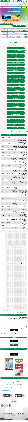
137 (23, 252)
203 (19, 265)
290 (25, 283)
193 (19, 263)
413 (12, 306)
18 (20, 233)
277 (14, 279)
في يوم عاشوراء (17, 98)
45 (15, 236)
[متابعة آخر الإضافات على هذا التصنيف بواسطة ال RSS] (13, 44)
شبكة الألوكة (25, 39)
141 (14, 252)
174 (21, 259)
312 (17, 286)
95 (11, 243)
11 (11, 231)
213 (17, 267)
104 (15, 245)
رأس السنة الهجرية (16, 47)
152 (10, 254)
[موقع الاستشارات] (17, 33)
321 (17, 288)
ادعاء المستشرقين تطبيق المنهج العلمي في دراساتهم (22, 177)
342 (10, 291)
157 (19, 256)
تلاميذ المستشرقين (23, 203)
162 (8, 256)
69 (15, 240)
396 (10, 302)
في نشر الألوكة (14, 344)
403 (14, 304)
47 (11, 236)
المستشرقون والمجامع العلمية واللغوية (22, 212)
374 (19, 299)
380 (25, 300)
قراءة (3, 134)
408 (23, 306)
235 (8, 270)
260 (12, 275)
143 (10, 252)
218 (25, 268)
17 (22, 233)
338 (19, 291)
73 (8, 240)
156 (21, 256)
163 (25, 258)
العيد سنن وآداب (17, 70)
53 (22, 238)
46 (13, 236)
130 (19, 251)
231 (17, 270)
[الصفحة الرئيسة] (27, 5)
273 (23, 279)
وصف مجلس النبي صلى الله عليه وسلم (22, 174)
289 (8, 281)
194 (17, 263)
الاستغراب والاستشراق (22, 140)
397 (8, 302)
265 (21, 277)
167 (17, 258)
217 (8, 267)
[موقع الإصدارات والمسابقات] (11, 36)
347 (19, 293)
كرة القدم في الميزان (17, 116)
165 (21, 258)
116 (10, 247)
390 (23, 302)
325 (8, 288)
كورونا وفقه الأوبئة (17, 93)
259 (14, 275)
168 (14, 258)
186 (14, 261)
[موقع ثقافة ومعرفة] (11, 30)
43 (18, 236)
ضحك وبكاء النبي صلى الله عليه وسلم (23, 201)
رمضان (17, 73)
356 (19, 295)
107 (8, 245)
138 (21, 252)
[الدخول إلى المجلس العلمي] (19, 26)
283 (21, 281)
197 (11, 263)
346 (21, 293)
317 (25, 288)
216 (10, 267)
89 (22, 243)
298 (8, 283)
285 (17, 281)
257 (19, 275)
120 (21, 249)
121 (19, 249)
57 (15, 238)
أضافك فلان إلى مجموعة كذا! (24, 187)
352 (8, 293)
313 (14, 286)
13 (8, 231)
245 (25, 274)
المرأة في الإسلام (17, 57)
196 (13, 263)
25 (8, 233)
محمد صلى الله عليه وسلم (17, 54)
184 (19, 261)
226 (8, 268)
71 (11, 240)
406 (8, 304)
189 (8, 261)
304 (14, 284)
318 (23, 288)
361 (8, 295)
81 (15, 242)
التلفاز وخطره (16, 106)
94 (13, 243)
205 (14, 265)
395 (12, 302)
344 (25, 293)
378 (10, 299)
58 (13, 238)
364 (21, 297)
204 (17, 265)
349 (14, 293)
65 (22, 240)
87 (25, 243)
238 (21, 272)
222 (17, 268)
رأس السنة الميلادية (16, 111)
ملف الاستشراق (17, 127)
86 (6, 242)
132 (14, 251)
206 (12, 265)
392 (19, 302)
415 (8, 306)
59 (11, 238)
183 (21, 261)
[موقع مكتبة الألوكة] (24, 36)
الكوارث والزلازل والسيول (17, 85)
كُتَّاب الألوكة (14, 378)
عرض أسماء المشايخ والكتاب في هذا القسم (18, 131)
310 (21, 286)
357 (17, 295)
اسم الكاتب (15, 134)
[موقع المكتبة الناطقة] (17, 36)
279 (10, 279)
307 (8, 284)
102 (19, 245)
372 (23, 299)
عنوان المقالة (24, 134)
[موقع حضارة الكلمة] (24, 33)
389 (25, 302)
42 (20, 236)
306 (10, 284)
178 (12, 259)
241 (14, 272)
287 (12, 281)
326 (25, 290)
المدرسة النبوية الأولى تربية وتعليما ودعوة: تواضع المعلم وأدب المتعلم (23, 183)
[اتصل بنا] (3, 5)
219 (23, 268)
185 (17, 261)
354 (23, 295)
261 (10, 275)
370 (8, 297)
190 (25, 263)
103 (17, 245)
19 (18, 233)
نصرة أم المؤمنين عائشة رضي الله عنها (16, 50)
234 (10, 270)
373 (21, 299)
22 (13, 233)
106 (10, 245)
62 (6, 238)
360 (10, 295)
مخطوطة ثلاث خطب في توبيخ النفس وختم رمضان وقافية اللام (22, 191)
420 (17, 307)
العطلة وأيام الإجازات (16, 65)
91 (18, 243)
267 (17, 277)
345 (23, 293)
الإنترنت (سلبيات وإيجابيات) (17, 59)
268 (14, 277)
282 (23, 281)
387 (10, 300)
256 (21, 275)
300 (23, 284)
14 (6, 231)
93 (15, 243)
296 (12, 283)
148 (19, 254)
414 (10, 306)
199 (6, 263)
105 (13, 245)
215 (12, 267)
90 (20, 243)
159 (14, 256)
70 (13, 240)
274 (21, 279)
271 (8, 277)
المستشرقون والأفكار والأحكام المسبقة (23, 165)
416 (25, 307)
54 (20, 238)
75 (25, 242)
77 (22, 242)
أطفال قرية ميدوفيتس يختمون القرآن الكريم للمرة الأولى (14, 384)
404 (12, 304)
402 (17, 304)
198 (8, 263)
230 (19, 270)
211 (21, 267)
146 (23, 254)
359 (12, 295)
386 (12, 300)
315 (10, 286)
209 (25, 267)
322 (14, 288)
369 (10, 297)
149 (17, 254)
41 (22, 236)
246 (23, 274)
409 (21, 306)
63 (25, 240)
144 (8, 252)
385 (14, 300)
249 (17, 274)
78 (20, 242)
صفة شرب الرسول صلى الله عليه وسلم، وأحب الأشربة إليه (22, 219)
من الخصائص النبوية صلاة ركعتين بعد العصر (23, 228)
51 (25, 238)
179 (10, 259)
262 (8, 275)
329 (19, 290)
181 (25, 261)
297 (10, 283)
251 (12, 274)
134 (10, 251)
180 (8, 259)
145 (25, 254)
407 (25, 306)
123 (14, 249)
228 (23, 270)
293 (19, 283)
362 (25, 297)
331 (14, 290)
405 (10, 304)
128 (23, 251)
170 (10, 258)
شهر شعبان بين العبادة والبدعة (16, 75)
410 (19, 306)
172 (25, 259)
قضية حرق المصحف (16, 114)
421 (14, 307)
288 (10, 281)
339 (17, 291)
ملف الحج (17, 67)
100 (23, 245)
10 (13, 231)
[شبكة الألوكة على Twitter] (13, 1)
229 (21, 270)
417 (23, 307)
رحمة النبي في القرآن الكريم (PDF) (23, 159)
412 (14, 306)
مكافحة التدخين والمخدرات (17, 95)
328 (21, 290)
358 (14, 295)
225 (10, 268)
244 (8, 272)
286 (14, 281)
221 (19, 268)
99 (25, 245)
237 (23, 272)
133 (12, 251)
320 (19, 288)
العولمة (16, 103)
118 (25, 249)
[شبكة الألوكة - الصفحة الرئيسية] (22, 5)
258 (17, 275)
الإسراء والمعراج (17, 90)
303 (17, 284)
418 (21, 307)
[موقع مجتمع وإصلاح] (4, 30)
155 (23, 256)
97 (8, 243)
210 (23, 267)
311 (19, 286)
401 (19, 304)
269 (12, 277)
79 (18, 242)
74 (6, 240)
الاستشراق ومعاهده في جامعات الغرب (22, 222)
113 (17, 247)
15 (25, 233)
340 (14, 291)
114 (14, 247)
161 (10, 256)
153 (8, 254)
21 (15, 233)
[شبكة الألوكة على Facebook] (10, 1)
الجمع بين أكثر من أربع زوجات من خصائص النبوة (23, 162)
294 (17, 283)
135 (8, 251)
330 (17, 290)
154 (25, 256)
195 (15, 263)
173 (23, 259)
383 (19, 300)
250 (14, 274)
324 (10, 288)
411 (17, 306)
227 (25, 270)
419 (19, 307)
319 (21, 288)
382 (21, 300)
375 (17, 299)
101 (21, 245)
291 (23, 283)
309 (23, 286)
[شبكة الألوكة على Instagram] (18, 1)
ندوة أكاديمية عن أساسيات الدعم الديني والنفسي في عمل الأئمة (14, 387)
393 (17, 302)
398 (25, 304)
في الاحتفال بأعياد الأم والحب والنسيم (16, 78)
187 (12, 261)
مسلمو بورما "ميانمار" (17, 124)
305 (12, 284)
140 (17, 252)
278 (12, 279)
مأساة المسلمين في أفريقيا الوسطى (16, 119)
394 (14, 302)
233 (12, 270)
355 (21, 295)
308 (25, 286)
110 (23, 247)
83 (11, 242)
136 (25, 252)
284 (19, 281)
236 (25, 272)
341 (12, 291)
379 (8, 299)
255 (23, 275)
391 (21, 302)
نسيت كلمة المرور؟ (24, 327)
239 (19, 272)
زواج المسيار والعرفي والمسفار (16, 100)
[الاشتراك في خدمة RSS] (24, 5)
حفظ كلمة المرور (22, 326)
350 (12, 293)
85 (8, 242)
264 (23, 277)
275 (19, 279)
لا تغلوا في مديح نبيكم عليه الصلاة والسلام (23, 225)
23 (11, 233)
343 (8, 291)
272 (25, 279)
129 (21, 251)
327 (23, 290)
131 (17, 251)
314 (12, 286)
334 (8, 290)
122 (17, 249)
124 (12, 249)
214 (14, 267)
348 (17, 293)
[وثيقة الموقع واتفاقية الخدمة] (10, 5)
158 (17, 256)
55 (18, 238)
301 (21, 284)
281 (25, 281)
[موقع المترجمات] (4, 36)
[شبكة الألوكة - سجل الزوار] (17, 5)
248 (19, 274)
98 (6, 243)
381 (23, 300)
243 (10, 272)
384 (17, 300)
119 (23, 249)
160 (12, 256)
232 (14, 270)
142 (12, 252)
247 (21, 274)
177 (14, 259)
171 (8, 258)
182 (23, 261)
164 (23, 258)
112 (19, 247)
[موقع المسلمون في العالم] (11, 33)
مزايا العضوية (19, 333)
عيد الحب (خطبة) (24, 179)
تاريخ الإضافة (7, 134)
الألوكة (5, 413)
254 (25, 275)
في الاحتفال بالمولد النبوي (16, 82)
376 (14, 299)
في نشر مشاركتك (14, 340)
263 (25, 277)
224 (12, 268)
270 (10, 277)
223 (14, 268)
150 (14, 254)
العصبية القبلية (16, 108)
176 (17, 259)
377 (12, 299)
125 (10, 249)
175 (19, 259)
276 (17, 279)
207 (10, 265)
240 (17, 272)
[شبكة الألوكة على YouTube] (15, 1)
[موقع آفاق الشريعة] (17, 30)
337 (21, 291)
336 (23, 291)
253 (8, 274)
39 (25, 236)
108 (6, 245)
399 (23, 304)
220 (21, 268)
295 (14, 283)
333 (10, 290)
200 (25, 265)
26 (6, 233)
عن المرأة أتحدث (23, 152)
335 (25, 291)
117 (8, 247)
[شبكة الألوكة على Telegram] (20, 1)
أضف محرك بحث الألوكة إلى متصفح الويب (14, 415)
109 (25, 247)
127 (25, 251)
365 (19, 297)
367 (14, 297)
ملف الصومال (16, 122)
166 (19, 258)
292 (21, 283)
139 (19, 252)
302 (19, 284)
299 (25, 284)
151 (12, 254)
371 (25, 299)
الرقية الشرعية (17, 62)
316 (8, 286)
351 (10, 293)
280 (8, 279)
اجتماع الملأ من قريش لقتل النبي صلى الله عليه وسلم (22, 215)
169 (12, 258)
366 (17, 297)
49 (8, 236)
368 (12, 297)
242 (12, 272)
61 (8, 238)
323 (12, 288)
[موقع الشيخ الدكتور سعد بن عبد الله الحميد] (14, 11)
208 (8, 265)
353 (25, 295)
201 (23, 265)
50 (6, 236)
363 (23, 297)
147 (21, 254)
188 (10, 261)
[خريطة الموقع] (26, 5)
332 (12, 290)
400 (21, 304)
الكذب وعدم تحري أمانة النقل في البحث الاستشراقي (22, 143)
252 (10, 274)
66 (20, 240)
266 (19, 277)
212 (19, 267)
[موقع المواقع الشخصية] (4, 33)
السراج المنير (24, 209)
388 (8, 300)
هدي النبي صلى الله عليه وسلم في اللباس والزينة (22, 147)
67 (18, 240)
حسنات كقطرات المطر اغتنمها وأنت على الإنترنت (22, 155)
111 (21, 247)
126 (8, 249)
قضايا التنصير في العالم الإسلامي (17, 87)
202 (21, 265)
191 (23, 263)
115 (12, 247)
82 (13, 242)
